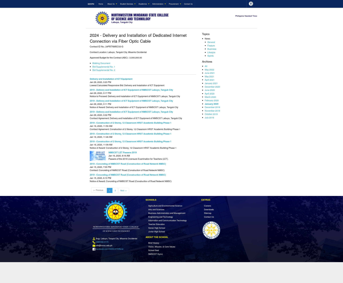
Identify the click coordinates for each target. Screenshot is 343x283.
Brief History (153, 242)
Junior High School (156, 231)
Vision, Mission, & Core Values (161, 246)
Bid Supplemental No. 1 (103, 66)
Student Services (126, 4)
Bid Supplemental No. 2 (103, 70)
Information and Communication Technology (167, 220)
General (211, 42)
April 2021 (210, 79)
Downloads (209, 209)
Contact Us (188, 4)
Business (211, 48)
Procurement (174, 4)
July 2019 (209, 117)
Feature (211, 45)
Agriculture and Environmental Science (165, 205)
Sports (210, 55)
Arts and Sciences (156, 209)
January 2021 (211, 83)
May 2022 (209, 69)
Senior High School (156, 227)
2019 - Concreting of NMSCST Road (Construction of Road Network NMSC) (128, 163)
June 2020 (210, 90)
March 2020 (210, 96)
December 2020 (212, 86)
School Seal (153, 250)
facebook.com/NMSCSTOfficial (109, 248)
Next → (123, 190)
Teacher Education (156, 224)
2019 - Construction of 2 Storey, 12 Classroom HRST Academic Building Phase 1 (130, 122)
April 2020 (210, 93)
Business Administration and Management (166, 213)
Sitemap (207, 213)
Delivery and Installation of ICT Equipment (111, 78)
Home (100, 4)
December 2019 (212, 107)
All (206, 66)
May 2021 (209, 76)
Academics (143, 4)
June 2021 (210, 72)
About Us (111, 4)
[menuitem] (92, 4)
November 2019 (212, 110)
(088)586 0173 (102, 241)
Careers (207, 205)
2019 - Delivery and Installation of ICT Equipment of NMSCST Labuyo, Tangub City (131, 89)
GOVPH (91, 4)
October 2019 (211, 114)
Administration (157, 4)
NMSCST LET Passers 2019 (123, 152)
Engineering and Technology (160, 216)
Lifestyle (211, 52)
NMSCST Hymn (155, 254)
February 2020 (212, 100)
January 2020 (211, 103)
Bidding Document (101, 63)
